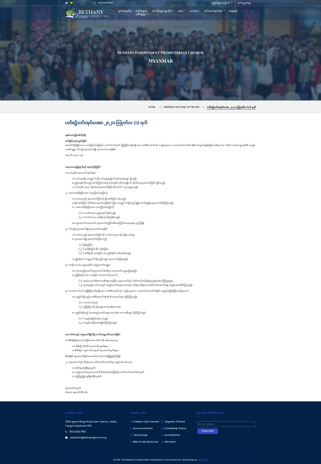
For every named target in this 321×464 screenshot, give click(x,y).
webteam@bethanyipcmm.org (88, 437)
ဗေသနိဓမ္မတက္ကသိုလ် (162, 11)
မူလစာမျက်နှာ (125, 11)
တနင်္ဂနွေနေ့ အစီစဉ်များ (141, 13)
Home (152, 107)
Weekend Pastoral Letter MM (181, 107)
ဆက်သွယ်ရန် (244, 3)
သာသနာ (194, 11)
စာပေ (181, 11)
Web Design (188, 460)
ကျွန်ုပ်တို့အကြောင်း (221, 3)
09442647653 (105, 3)
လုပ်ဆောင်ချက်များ (213, 11)
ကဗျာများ (233, 11)
